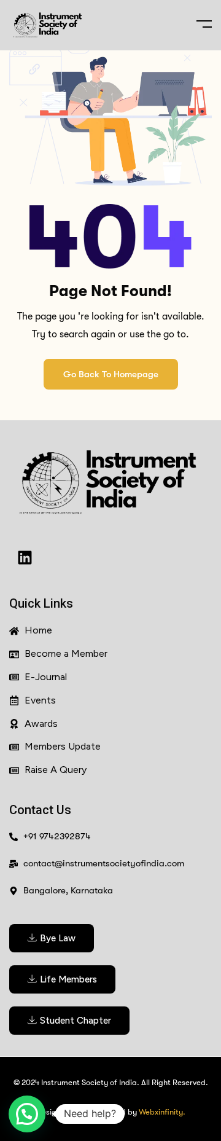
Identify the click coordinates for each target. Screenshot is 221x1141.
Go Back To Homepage (110, 374)
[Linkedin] (24, 557)
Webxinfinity (161, 1111)
